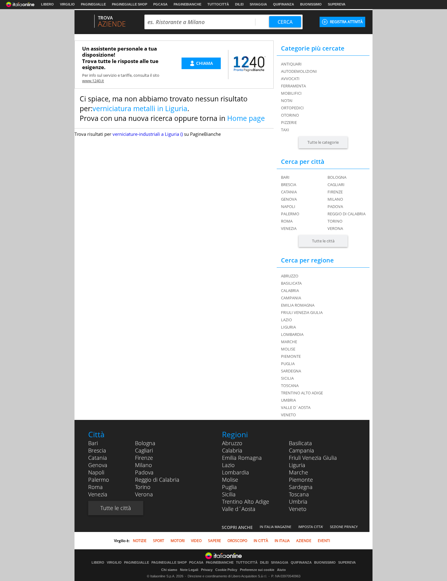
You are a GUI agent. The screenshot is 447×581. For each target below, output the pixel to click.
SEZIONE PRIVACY (344, 526)
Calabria (232, 450)
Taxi (285, 129)
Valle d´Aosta (238, 508)
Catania (289, 192)
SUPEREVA (336, 4)
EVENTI (324, 540)
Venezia (288, 228)
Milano (335, 199)
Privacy (207, 570)
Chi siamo (169, 570)
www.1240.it (93, 80)
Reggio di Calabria (346, 214)
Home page (246, 118)
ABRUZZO (289, 276)
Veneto (298, 508)
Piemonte (301, 479)
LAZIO (286, 319)
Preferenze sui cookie (257, 570)
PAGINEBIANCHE (187, 4)
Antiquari (291, 64)
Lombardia (235, 472)
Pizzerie (289, 122)
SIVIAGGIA (258, 4)
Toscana (299, 494)
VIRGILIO (67, 4)
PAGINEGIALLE (93, 4)
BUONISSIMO (311, 4)
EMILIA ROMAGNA (297, 305)
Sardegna (301, 487)
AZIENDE (303, 540)
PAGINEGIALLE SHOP (129, 4)
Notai (287, 100)
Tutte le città (323, 241)
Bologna (336, 177)
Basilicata (300, 443)
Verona (335, 228)
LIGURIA (288, 327)
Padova (335, 206)
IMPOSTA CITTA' (310, 526)
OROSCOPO (237, 540)
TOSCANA (290, 385)
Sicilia (229, 494)
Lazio (228, 465)
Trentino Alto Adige (245, 501)
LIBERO (47, 4)
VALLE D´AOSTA (295, 407)
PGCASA (160, 4)
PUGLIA (288, 363)
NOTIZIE (140, 540)
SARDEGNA (291, 371)
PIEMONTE (291, 356)
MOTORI (178, 540)
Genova (289, 199)
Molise (230, 479)
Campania (301, 450)
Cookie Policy (226, 570)
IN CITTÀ (261, 540)
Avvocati (290, 78)
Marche (298, 472)
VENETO (288, 414)
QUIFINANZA (283, 4)
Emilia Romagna (242, 457)
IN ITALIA (282, 540)
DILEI (239, 4)
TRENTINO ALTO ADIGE (302, 393)
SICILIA (287, 378)
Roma (287, 221)
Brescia (288, 184)
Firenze (335, 192)
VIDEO (196, 540)
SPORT (158, 540)
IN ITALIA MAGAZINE (275, 526)
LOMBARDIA (292, 334)
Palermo (290, 214)
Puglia (229, 487)
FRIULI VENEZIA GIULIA (302, 312)
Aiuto (281, 570)
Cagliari (336, 184)
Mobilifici (291, 93)
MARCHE (289, 341)
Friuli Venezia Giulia (313, 457)
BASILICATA (291, 283)
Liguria (297, 465)
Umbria (298, 501)
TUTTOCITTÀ (218, 4)
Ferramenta (293, 86)
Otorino (290, 115)
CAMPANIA (291, 298)
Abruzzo (232, 443)
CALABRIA (290, 290)
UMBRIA (288, 400)
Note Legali (189, 570)
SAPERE (214, 540)
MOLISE (288, 349)
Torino (334, 221)
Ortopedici (292, 108)
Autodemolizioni (299, 71)
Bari (285, 177)
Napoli (288, 206)
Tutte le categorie (323, 142)
